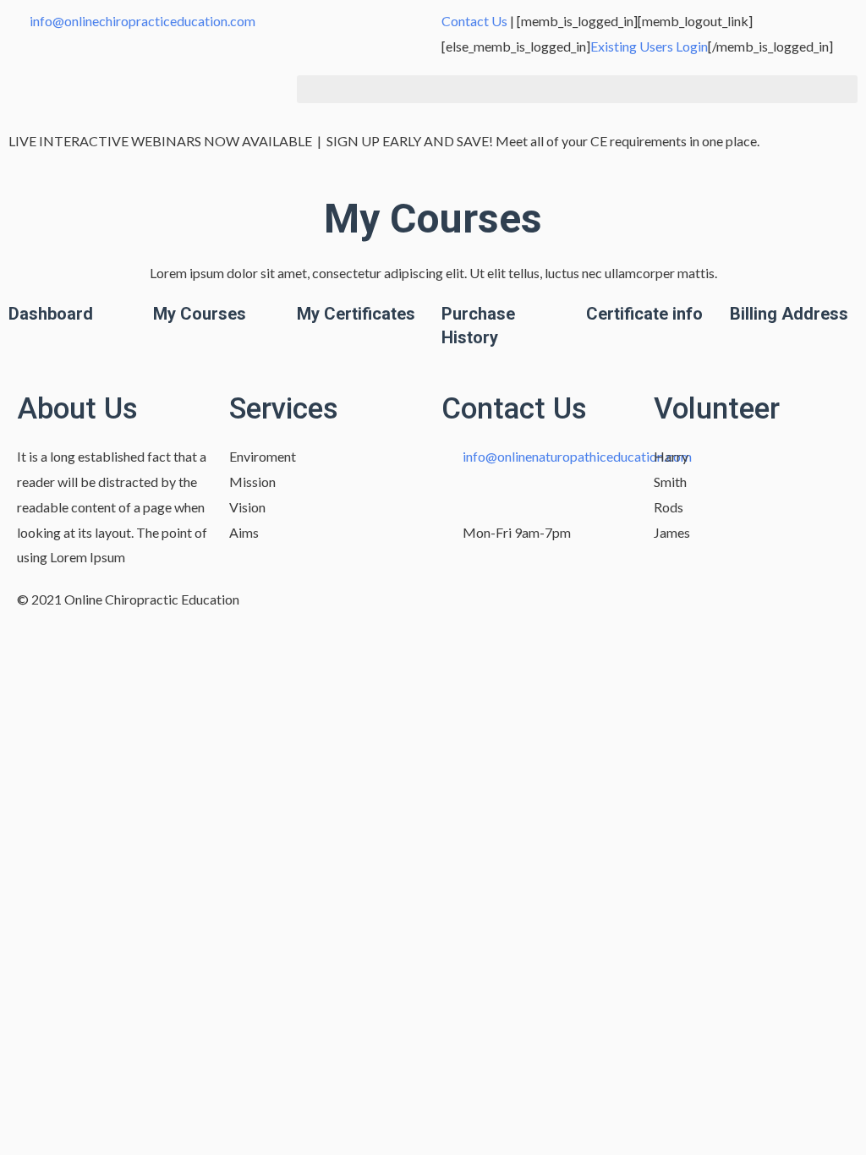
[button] (577, 89)
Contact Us (474, 21)
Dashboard (50, 314)
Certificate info (644, 314)
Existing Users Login (649, 46)
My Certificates (356, 314)
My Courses (199, 314)
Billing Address (789, 314)
